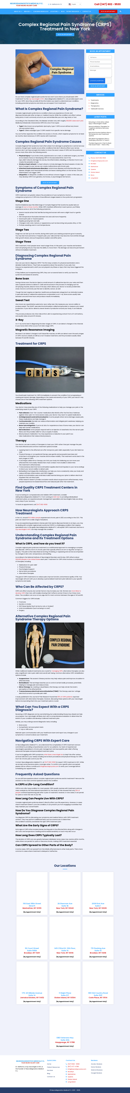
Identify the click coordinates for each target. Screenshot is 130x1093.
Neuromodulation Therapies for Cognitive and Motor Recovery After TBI (99, 128)
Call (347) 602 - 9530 (107, 4)
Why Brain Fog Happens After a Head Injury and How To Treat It (99, 139)
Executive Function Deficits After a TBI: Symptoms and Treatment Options (100, 134)
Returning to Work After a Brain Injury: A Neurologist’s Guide (99, 122)
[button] (120, 11)
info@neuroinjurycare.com (49, 766)
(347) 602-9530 (41, 504)
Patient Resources (72, 11)
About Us (17, 11)
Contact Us (87, 11)
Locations (54, 11)
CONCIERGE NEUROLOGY (40, 11)
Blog (63, 11)
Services (27, 11)
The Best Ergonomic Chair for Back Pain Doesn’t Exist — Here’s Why (100, 144)
